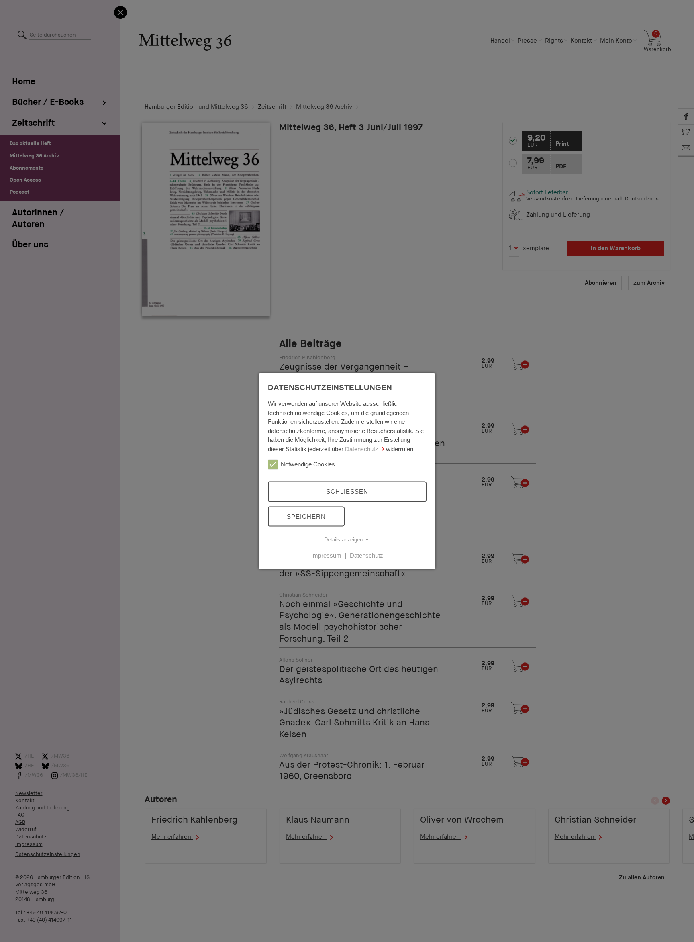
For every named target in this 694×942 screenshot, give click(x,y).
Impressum (326, 555)
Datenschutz (361, 448)
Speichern (306, 516)
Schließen (347, 491)
